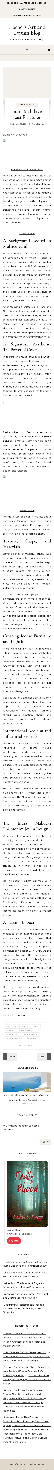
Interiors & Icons (27, 233)
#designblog (24, 1030)
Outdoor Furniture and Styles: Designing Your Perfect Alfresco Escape (27, 1379)
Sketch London (27, 510)
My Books (12, 3)
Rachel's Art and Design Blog (27, 29)
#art (8, 1026)
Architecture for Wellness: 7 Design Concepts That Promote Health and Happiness (23, 1406)
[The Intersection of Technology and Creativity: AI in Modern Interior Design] (44, 1056)
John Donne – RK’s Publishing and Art (24, 1352)
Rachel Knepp (38, 124)
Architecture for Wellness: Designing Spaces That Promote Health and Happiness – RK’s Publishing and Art (23, 1394)
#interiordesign (27, 105)
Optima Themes (36, 1464)
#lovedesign (32, 1038)
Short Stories (27, 9)
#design (10, 1030)
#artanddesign (21, 1026)
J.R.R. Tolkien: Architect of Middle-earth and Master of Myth (26, 1341)
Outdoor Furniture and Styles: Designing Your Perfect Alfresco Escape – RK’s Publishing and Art (26, 1371)
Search (45, 1141)
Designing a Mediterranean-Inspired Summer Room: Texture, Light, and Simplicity (23, 1308)
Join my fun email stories (27, 15)
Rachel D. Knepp (17, 134)
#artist (36, 1026)
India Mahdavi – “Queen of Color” (27, 169)
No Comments (27, 1045)
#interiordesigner (14, 1038)
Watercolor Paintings (33, 3)
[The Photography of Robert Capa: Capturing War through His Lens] (9, 1056)
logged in (23, 1125)
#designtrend (13, 1034)
